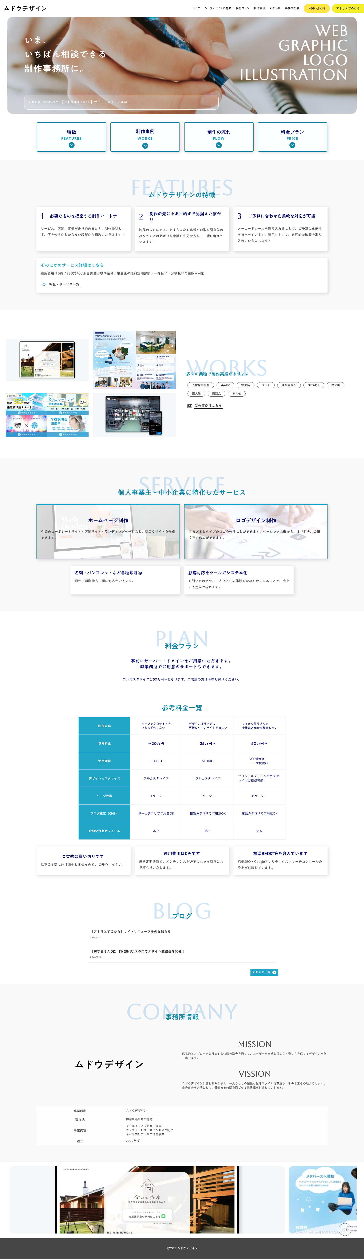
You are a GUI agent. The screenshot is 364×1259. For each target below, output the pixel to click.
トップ (196, 8)
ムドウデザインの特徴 (218, 8)
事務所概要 (292, 8)
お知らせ (275, 8)
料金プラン (242, 8)
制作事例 (259, 8)
